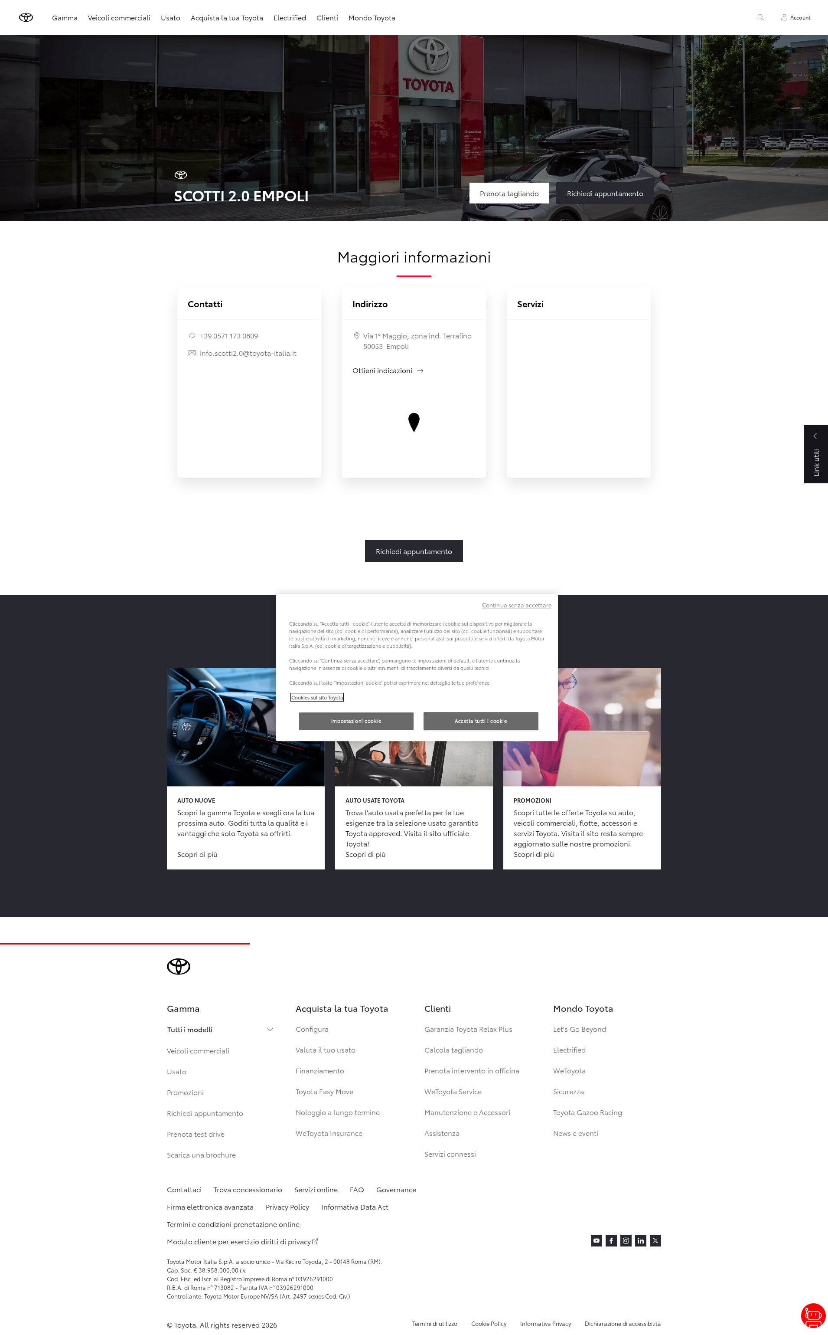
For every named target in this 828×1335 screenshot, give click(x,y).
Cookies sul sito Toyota (317, 697)
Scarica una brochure (201, 1154)
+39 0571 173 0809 (229, 335)
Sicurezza (568, 1091)
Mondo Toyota (372, 17)
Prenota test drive (196, 1133)
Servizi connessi (450, 1153)
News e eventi (575, 1133)
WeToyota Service (453, 1091)
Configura (312, 1028)
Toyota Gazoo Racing (587, 1112)
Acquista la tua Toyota (227, 17)
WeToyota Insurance (329, 1133)
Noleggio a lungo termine (338, 1112)
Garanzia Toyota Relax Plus (468, 1028)
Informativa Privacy (545, 1323)
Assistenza (442, 1133)
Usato (170, 17)
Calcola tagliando (453, 1049)
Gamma (65, 17)
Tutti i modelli (189, 1029)
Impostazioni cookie (356, 720)
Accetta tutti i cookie (481, 720)
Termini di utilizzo (434, 1323)
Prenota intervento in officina (471, 1070)
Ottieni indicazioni (388, 370)
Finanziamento (320, 1070)
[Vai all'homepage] (26, 17)
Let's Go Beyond (579, 1028)
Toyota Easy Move (324, 1091)
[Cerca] (760, 17)
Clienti (327, 17)
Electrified (290, 17)
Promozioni (185, 1092)
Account (800, 17)
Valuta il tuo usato (325, 1049)
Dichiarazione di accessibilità (623, 1323)
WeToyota (569, 1070)
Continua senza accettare (516, 605)
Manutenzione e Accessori (467, 1112)
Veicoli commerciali (119, 17)
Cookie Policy (488, 1323)
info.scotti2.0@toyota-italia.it (248, 353)
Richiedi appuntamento (205, 1113)
